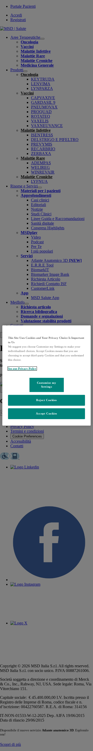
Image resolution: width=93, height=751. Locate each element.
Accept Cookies (46, 413)
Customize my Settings (46, 384)
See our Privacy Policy (22, 368)
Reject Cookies (46, 400)
